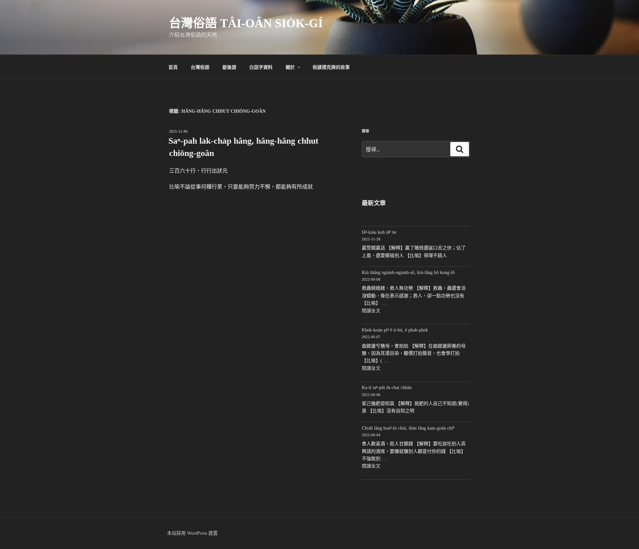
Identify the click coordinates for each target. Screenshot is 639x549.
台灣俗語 (200, 67)
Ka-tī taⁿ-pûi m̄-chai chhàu (387, 387)
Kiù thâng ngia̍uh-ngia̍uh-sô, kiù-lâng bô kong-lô (408, 272)
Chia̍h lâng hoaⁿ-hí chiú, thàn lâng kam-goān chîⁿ (408, 428)
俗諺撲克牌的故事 (331, 67)
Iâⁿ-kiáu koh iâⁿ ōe (379, 232)
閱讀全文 (371, 310)
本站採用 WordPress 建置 (192, 533)
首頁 (173, 67)
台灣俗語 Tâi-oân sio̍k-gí (246, 23)
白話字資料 (261, 67)
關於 (290, 67)
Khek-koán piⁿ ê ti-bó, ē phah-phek (395, 330)
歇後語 (229, 67)
